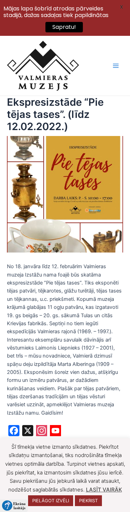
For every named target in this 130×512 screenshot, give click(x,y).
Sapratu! (64, 27)
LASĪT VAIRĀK (104, 489)
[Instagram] (42, 431)
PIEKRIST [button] (88, 500)
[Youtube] (55, 431)
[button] (14, 505)
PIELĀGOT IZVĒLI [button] (50, 500)
